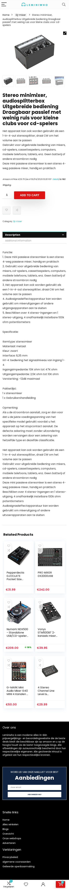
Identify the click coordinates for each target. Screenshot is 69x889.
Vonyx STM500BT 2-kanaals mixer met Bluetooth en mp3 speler (47, 635)
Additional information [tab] (18, 240)
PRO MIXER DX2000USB (45, 574)
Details (56, 179)
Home (6, 15)
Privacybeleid (10, 857)
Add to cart (29, 195)
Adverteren (9, 843)
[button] (64, 33)
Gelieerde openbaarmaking (18, 866)
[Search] (64, 4)
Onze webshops (12, 838)
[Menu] (4, 4)
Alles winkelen (10, 824)
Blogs (6, 829)
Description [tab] (12, 234)
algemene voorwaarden (17, 861)
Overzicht (8, 833)
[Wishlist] (26, 884)
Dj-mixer (21, 15)
